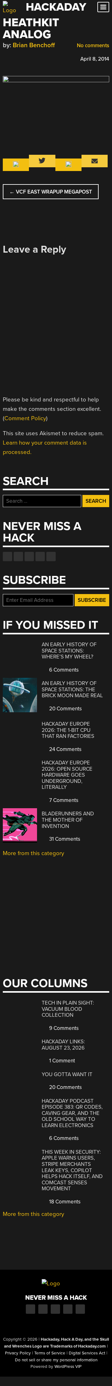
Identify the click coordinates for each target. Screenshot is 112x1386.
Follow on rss (40, 556)
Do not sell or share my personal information (56, 1360)
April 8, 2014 (94, 59)
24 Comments (65, 749)
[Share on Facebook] (6, 58)
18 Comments (64, 1201)
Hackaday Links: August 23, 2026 (63, 1044)
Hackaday (56, 7)
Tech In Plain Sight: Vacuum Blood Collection (68, 1009)
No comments (92, 45)
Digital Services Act (87, 1353)
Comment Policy (25, 418)
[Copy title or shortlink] (42, 58)
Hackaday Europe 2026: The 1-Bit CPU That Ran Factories (68, 730)
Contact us (51, 556)
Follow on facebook (7, 556)
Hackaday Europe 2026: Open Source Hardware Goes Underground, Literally (67, 774)
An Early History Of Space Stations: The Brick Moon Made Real (72, 689)
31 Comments (64, 839)
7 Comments (63, 800)
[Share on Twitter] (15, 58)
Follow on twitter (18, 556)
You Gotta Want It (67, 1074)
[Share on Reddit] (33, 58)
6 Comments (63, 670)
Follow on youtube (29, 556)
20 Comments (65, 708)
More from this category (33, 853)
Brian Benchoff (34, 45)
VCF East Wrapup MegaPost (50, 192)
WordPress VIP (68, 1366)
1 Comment (61, 1060)
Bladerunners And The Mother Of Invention (68, 819)
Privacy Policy (18, 1353)
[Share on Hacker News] (24, 58)
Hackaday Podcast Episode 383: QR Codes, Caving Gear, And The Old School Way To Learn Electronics (72, 1113)
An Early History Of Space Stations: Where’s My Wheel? (69, 650)
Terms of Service (49, 1353)
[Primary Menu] (103, 7)
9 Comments (63, 1028)
